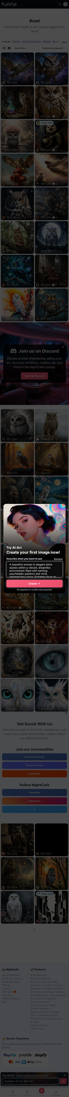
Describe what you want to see (24, 558)
